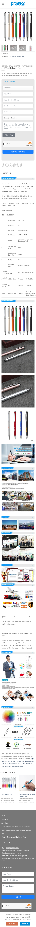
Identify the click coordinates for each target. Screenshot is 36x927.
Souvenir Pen (19, 761)
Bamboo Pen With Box (24, 764)
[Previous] (4, 27)
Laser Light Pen (17, 766)
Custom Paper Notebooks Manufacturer (16, 827)
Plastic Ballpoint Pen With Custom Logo (27, 795)
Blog (3, 815)
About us (5, 823)
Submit (18, 897)
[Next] (31, 27)
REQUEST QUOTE (18, 152)
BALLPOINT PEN (13, 56)
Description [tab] (6, 173)
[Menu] (3, 3)
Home (4, 66)
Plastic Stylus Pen (6, 795)
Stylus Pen (21, 56)
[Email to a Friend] (14, 165)
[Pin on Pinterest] (17, 165)
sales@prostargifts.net (13, 853)
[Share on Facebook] (7, 165)
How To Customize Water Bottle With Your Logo (16, 832)
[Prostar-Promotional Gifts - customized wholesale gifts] (18, 4)
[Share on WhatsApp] (3, 165)
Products (5, 819)
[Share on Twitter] (10, 165)
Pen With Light (7, 766)
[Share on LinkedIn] (21, 165)
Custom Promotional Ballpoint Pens (14, 837)
